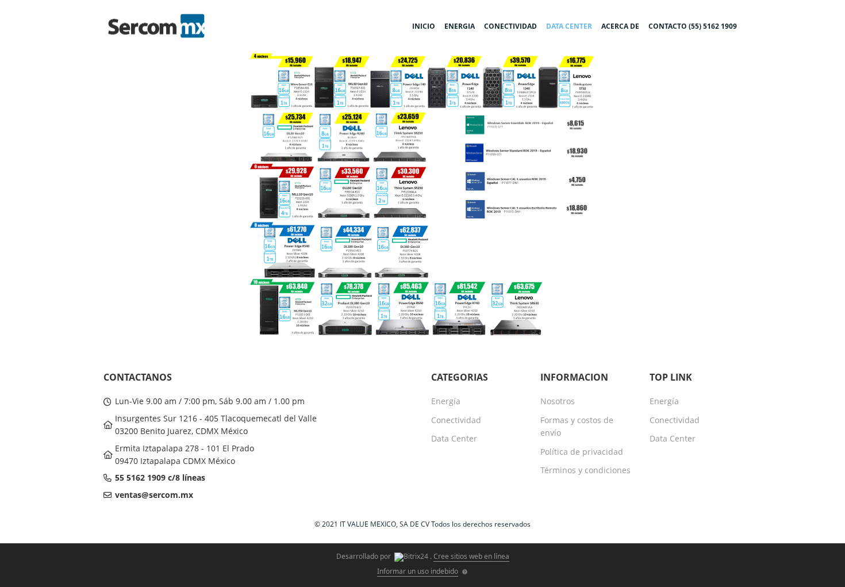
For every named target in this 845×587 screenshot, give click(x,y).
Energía (445, 401)
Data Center (454, 438)
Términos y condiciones (585, 470)
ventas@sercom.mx (154, 494)
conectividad (510, 26)
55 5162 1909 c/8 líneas (160, 477)
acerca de (620, 26)
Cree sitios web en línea (471, 556)
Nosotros (557, 401)
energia (459, 26)
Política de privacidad (581, 451)
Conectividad (456, 420)
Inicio (423, 26)
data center (569, 26)
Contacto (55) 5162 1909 (692, 26)
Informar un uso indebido (417, 571)
